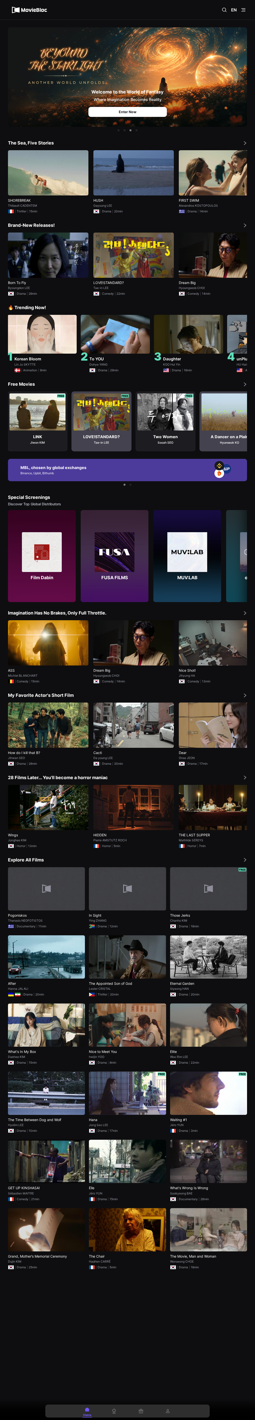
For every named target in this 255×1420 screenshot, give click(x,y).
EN (234, 9)
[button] (119, 130)
